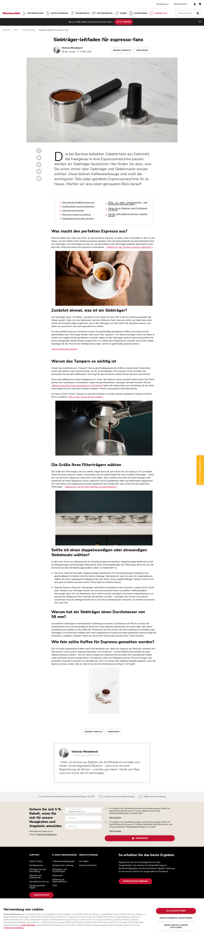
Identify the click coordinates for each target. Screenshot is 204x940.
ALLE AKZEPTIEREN (176, 911)
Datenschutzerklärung (47, 834)
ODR (54, 885)
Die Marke (84, 861)
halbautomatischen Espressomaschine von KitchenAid (77, 385)
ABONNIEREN (142, 838)
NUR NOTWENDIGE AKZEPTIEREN (176, 918)
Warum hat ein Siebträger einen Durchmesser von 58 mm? (127, 209)
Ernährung (142, 50)
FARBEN (123, 13)
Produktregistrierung (135, 881)
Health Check (35, 861)
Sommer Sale (161, 13)
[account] (195, 4)
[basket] (199, 4)
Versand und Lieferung (63, 865)
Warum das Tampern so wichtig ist (76, 214)
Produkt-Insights (122, 50)
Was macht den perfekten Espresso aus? (78, 202)
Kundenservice (162, 4)
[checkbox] (106, 809)
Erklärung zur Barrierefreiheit (59, 880)
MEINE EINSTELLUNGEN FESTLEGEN (176, 926)
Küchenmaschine (35, 13)
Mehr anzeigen (115, 818)
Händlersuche (41, 895)
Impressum (57, 875)
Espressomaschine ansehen (64, 349)
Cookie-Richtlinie (28, 925)
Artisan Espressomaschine (73, 210)
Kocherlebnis (140, 13)
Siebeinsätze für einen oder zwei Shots (78, 218)
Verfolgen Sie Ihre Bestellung (37, 870)
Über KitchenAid (180, 4)
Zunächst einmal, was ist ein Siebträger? (78, 206)
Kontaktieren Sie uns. (39, 881)
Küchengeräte (82, 13)
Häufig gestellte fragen (37, 886)
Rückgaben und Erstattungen (59, 870)
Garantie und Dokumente (35, 876)
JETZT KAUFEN (124, 22)
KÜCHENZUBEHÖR (105, 13)
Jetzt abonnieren (200, 470)
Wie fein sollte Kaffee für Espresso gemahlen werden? (127, 215)
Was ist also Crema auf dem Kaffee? (85, 397)
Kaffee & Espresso (59, 13)
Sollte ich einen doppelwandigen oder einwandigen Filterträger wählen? (127, 203)
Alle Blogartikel (28, 30)
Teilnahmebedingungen (63, 861)
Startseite (7, 30)
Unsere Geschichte (88, 865)
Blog (16, 30)
